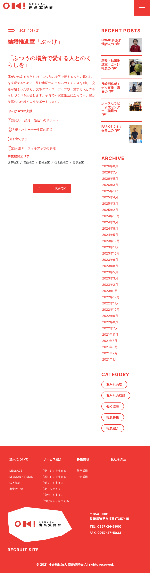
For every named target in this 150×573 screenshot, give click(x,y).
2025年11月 (110, 191)
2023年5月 (110, 272)
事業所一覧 (16, 488)
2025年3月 (110, 203)
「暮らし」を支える (54, 476)
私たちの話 (114, 384)
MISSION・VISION (21, 476)
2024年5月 (110, 235)
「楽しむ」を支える (54, 470)
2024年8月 (110, 228)
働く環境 (112, 406)
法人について (18, 459)
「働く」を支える (52, 482)
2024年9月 (110, 222)
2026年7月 (110, 172)
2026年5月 (110, 178)
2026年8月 (110, 166)
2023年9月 (110, 260)
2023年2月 (110, 284)
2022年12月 (111, 297)
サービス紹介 (52, 459)
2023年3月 (110, 278)
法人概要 (14, 482)
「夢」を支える (51, 488)
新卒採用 (82, 470)
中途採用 (82, 476)
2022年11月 (110, 303)
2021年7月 (109, 341)
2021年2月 (110, 353)
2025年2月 (110, 210)
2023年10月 (111, 253)
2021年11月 (110, 334)
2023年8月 (110, 266)
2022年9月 (110, 316)
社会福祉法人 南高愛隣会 (66, 564)
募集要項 (83, 459)
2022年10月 (111, 309)
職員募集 (112, 417)
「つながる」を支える (55, 500)
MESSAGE (15, 470)
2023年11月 (110, 247)
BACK (60, 188)
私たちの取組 (115, 395)
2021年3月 (110, 347)
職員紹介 (112, 428)
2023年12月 (111, 241)
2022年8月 (110, 322)
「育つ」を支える (52, 494)
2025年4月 (110, 197)
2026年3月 (110, 185)
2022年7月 (110, 328)
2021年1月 (109, 359)
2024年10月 (111, 216)
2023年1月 (110, 291)
